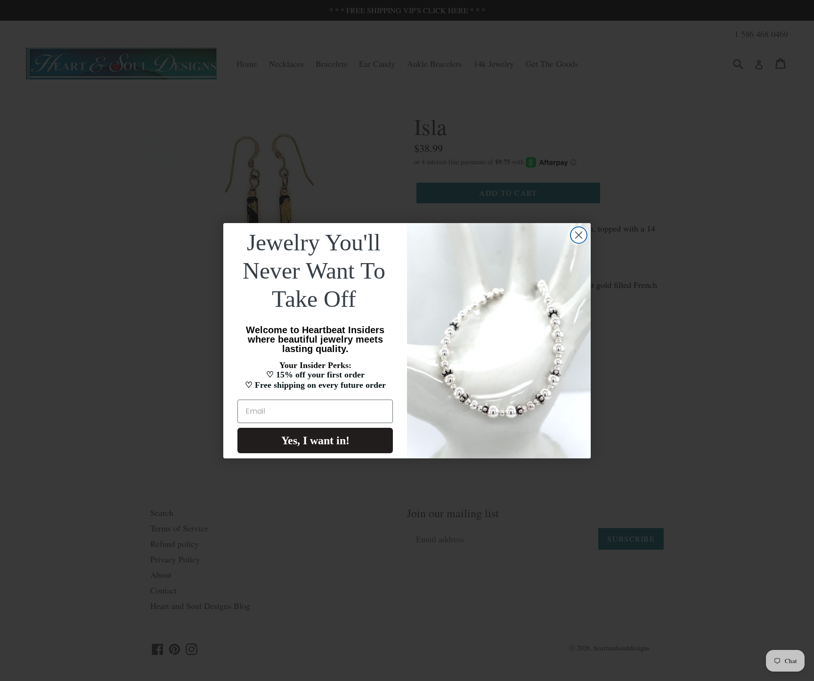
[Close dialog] (578, 235)
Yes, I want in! (315, 440)
